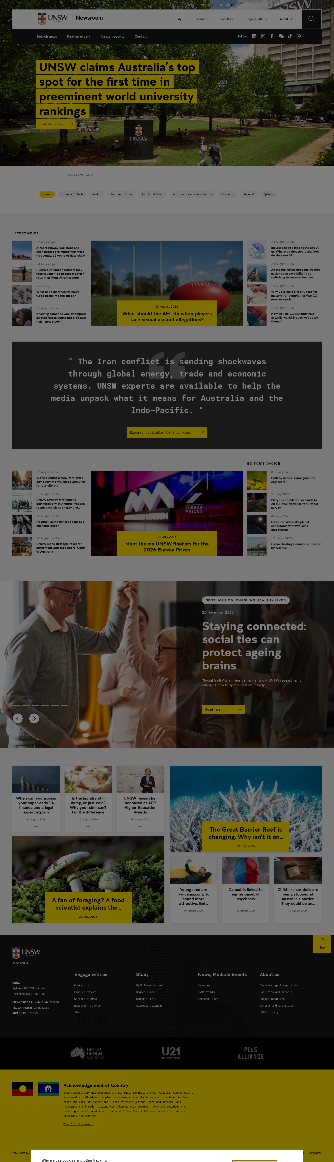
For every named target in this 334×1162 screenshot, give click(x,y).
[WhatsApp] (299, 36)
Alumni (79, 1012)
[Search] (311, 19)
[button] (322, 944)
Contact (141, 36)
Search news (47, 36)
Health (96, 194)
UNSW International (150, 985)
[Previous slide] (17, 718)
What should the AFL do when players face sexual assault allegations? (167, 316)
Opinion (269, 194)
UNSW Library (269, 1012)
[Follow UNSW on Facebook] (272, 36)
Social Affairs (152, 194)
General (249, 194)
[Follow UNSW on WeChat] (281, 36)
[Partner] (88, 19)
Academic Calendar (149, 1005)
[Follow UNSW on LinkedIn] (254, 36)
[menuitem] (177, 19)
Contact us (82, 985)
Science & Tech (72, 194)
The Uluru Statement (78, 1124)
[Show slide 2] (35, 705)
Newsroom (204, 985)
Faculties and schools (276, 992)
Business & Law (121, 194)
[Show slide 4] (55, 705)
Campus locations (272, 999)
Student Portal (147, 999)
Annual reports (112, 36)
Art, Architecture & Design (192, 194)
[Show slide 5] (64, 705)
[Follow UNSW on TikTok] (290, 36)
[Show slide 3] (45, 705)
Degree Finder (146, 992)
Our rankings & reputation (279, 985)
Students (228, 194)
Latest (47, 194)
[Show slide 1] (26, 705)
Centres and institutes (277, 1005)
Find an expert (78, 36)
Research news (208, 999)
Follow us (21, 1152)
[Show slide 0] (16, 705)
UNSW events (206, 992)
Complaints (315, 1152)
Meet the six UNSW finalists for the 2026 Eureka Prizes (167, 547)
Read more (214, 709)
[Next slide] (34, 718)
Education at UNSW (87, 1005)
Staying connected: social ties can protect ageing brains (254, 645)
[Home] (52, 19)
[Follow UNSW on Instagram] (263, 36)
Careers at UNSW (85, 999)
